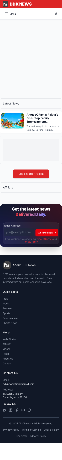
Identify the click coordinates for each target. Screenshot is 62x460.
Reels (6, 353)
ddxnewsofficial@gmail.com (18, 383)
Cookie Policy (51, 429)
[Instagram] (10, 410)
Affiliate (7, 343)
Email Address (12, 225)
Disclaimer (21, 435)
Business (8, 308)
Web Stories (9, 339)
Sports (6, 313)
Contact (7, 363)
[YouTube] (23, 410)
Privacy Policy (31, 241)
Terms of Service (45, 239)
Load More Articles (31, 173)
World (6, 303)
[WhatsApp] (29, 410)
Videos (6, 348)
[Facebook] (17, 410)
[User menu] (56, 14)
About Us (8, 358)
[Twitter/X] (4, 410)
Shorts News (10, 322)
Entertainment (10, 318)
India (5, 298)
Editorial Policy (38, 435)
